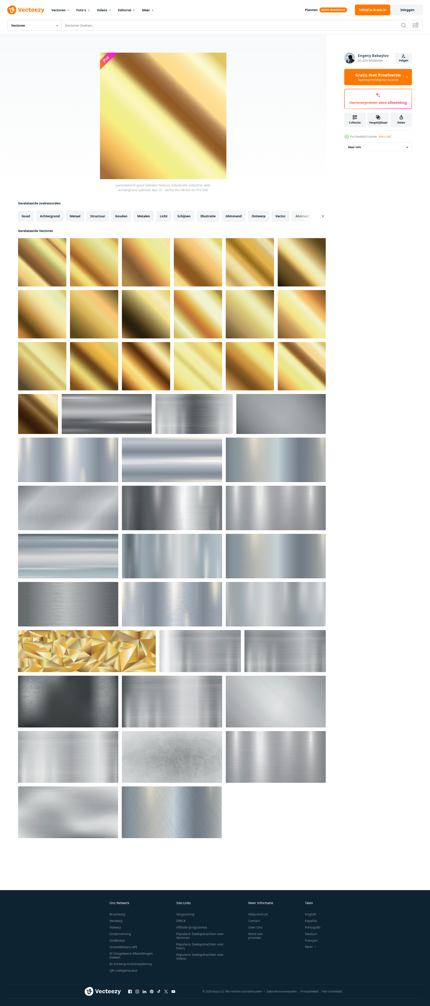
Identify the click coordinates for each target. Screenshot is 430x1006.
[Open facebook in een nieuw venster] (130, 991)
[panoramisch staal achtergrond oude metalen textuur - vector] (172, 757)
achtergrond (50, 216)
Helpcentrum (258, 914)
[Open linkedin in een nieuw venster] (144, 991)
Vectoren (58, 10)
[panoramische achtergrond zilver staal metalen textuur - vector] (107, 414)
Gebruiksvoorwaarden (282, 991)
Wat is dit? (385, 136)
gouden (121, 216)
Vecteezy (116, 921)
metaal (75, 216)
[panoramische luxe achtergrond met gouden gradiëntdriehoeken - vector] (87, 651)
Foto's (81, 10)
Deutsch (311, 934)
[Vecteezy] (25, 9)
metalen (143, 216)
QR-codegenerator (123, 970)
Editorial (124, 10)
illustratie (208, 216)
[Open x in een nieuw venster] (166, 991)
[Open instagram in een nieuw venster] (137, 991)
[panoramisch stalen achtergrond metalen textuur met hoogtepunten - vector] (194, 414)
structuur (97, 216)
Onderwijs (117, 940)
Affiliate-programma (191, 927)
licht (163, 216)
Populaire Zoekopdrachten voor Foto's (200, 946)
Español (311, 921)
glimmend (233, 216)
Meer (146, 10)
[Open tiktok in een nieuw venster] (159, 991)
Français (311, 940)
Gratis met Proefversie (378, 77)
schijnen (184, 216)
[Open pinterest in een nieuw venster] (151, 991)
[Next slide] (319, 216)
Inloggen (407, 10)
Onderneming (120, 934)
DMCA (181, 921)
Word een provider (255, 936)
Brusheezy (117, 914)
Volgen (403, 60)
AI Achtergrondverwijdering (130, 964)
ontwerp (258, 216)
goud (26, 216)
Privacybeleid (309, 991)
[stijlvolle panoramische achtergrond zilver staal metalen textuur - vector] (276, 757)
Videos (102, 10)
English (310, 914)
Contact (254, 921)
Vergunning (185, 914)
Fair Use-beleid (332, 991)
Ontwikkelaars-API (123, 947)
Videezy (115, 927)
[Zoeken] (403, 25)
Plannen (311, 10)
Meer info (354, 147)
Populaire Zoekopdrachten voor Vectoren (200, 936)
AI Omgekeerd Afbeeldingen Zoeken (131, 955)
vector (280, 216)
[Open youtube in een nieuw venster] (173, 991)
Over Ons (255, 927)
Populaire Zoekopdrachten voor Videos (200, 956)
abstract (302, 216)
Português (313, 927)
